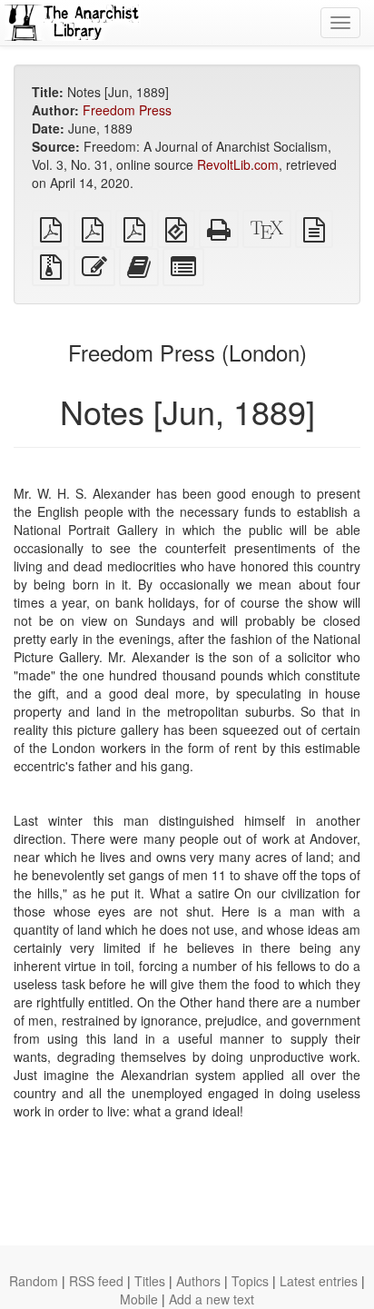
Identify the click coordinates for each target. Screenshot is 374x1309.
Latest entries (319, 1281)
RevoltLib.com (238, 164)
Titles (149, 1281)
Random (33, 1281)
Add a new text (211, 1299)
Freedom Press (127, 110)
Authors (198, 1281)
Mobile (139, 1299)
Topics (250, 1281)
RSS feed (96, 1281)
